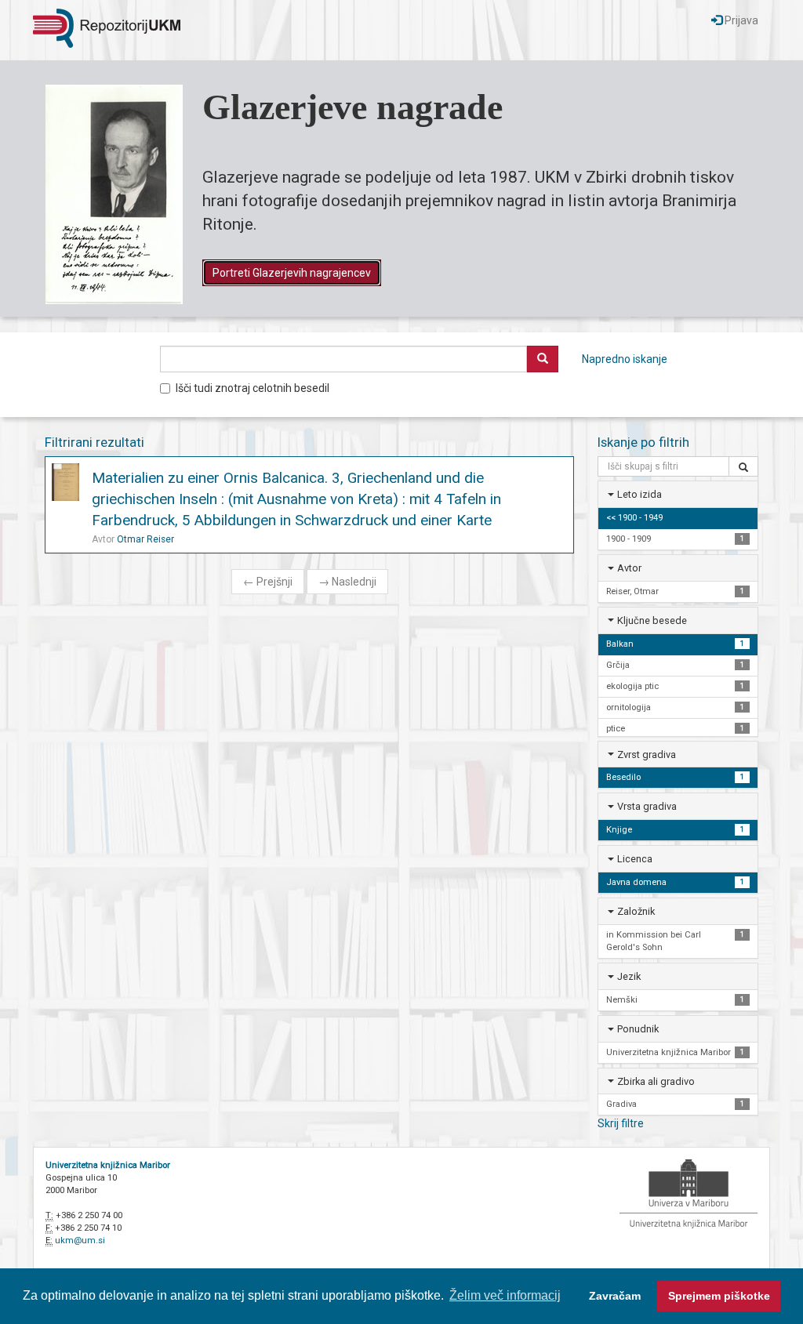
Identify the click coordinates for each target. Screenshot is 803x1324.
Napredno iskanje (624, 359)
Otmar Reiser (145, 539)
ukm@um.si (80, 1240)
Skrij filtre (621, 1123)
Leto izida (639, 494)
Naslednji (347, 581)
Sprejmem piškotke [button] (719, 1296)
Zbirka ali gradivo (656, 1081)
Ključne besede (652, 620)
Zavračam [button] (615, 1296)
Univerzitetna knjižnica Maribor (107, 1165)
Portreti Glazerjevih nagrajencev (292, 273)
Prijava (740, 20)
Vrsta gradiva (647, 806)
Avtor (629, 568)
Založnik (636, 911)
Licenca (634, 859)
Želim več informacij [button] (505, 1295)
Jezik (629, 976)
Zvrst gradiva (646, 754)
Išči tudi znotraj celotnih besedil (252, 388)
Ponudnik (638, 1029)
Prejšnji (267, 581)
